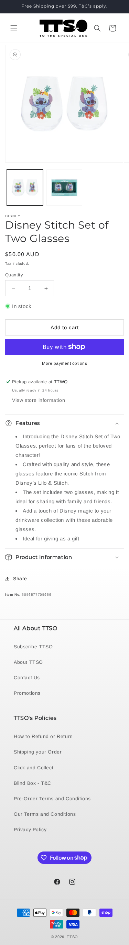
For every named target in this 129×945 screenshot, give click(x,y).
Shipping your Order (38, 752)
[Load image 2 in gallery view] (64, 187)
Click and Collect (33, 767)
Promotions (27, 693)
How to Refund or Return (43, 736)
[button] (13, 28)
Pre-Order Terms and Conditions (52, 798)
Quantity (14, 274)
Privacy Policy (30, 829)
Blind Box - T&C (32, 783)
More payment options (64, 363)
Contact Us (27, 677)
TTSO (72, 937)
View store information (38, 400)
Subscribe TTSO (33, 646)
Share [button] (20, 578)
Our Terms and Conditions (45, 814)
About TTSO (28, 662)
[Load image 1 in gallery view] (25, 187)
